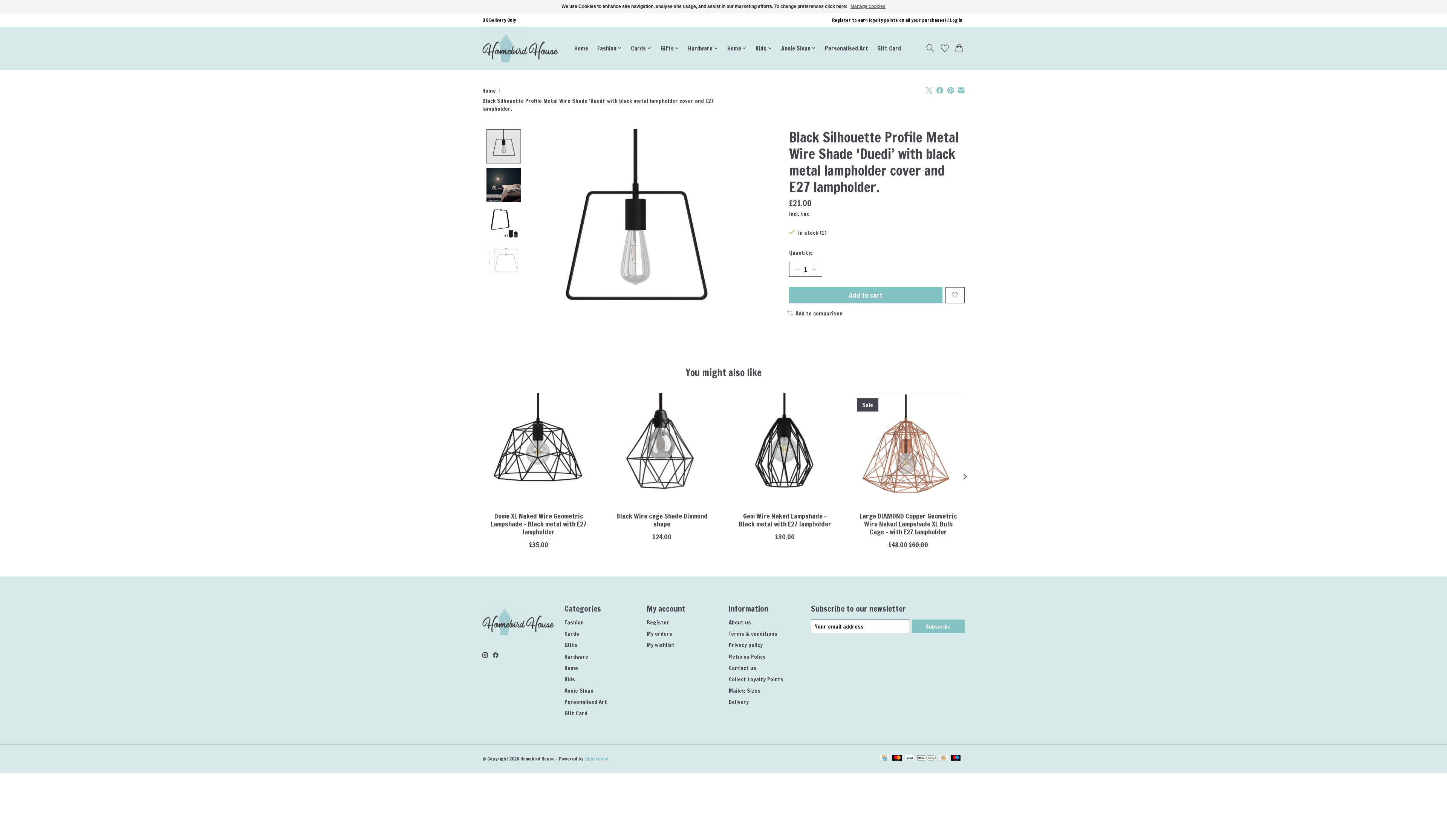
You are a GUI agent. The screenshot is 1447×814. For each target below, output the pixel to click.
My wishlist (661, 645)
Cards (571, 634)
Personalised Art (846, 48)
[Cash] (943, 758)
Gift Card (889, 48)
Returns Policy (747, 657)
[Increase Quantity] (814, 269)
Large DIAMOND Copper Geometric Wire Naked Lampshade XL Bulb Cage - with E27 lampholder (908, 524)
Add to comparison (819, 313)
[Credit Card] (884, 758)
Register (658, 622)
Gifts (570, 645)
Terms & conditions (753, 634)
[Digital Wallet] (926, 758)
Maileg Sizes (744, 691)
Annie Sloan (578, 691)
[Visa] (910, 758)
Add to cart (866, 295)
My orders (659, 634)
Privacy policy (746, 645)
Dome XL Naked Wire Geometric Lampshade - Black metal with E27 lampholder (539, 524)
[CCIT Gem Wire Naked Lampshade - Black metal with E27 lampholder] (785, 449)
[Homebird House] (520, 48)
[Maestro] (956, 758)
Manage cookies (868, 6)
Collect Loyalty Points (756, 679)
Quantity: (800, 253)
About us (740, 622)
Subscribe (938, 626)
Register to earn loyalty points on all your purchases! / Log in (897, 20)
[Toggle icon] (930, 48)
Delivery (739, 702)
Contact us (742, 668)
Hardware (576, 657)
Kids (569, 679)
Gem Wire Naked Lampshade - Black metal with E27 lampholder (785, 520)
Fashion (574, 622)
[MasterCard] (897, 758)
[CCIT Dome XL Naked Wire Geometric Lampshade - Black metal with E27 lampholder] (538, 449)
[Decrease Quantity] (797, 269)
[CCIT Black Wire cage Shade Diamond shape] (662, 449)
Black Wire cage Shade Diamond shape (662, 520)
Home (581, 48)
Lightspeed (596, 759)
